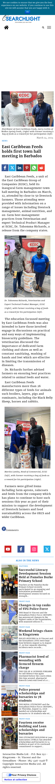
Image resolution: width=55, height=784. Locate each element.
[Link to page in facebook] (5, 167)
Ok (27, 12)
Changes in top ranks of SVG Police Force (35, 607)
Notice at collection (15, 779)
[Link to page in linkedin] (19, 167)
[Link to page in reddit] (41, 167)
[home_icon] (6, 27)
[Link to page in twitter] (12, 167)
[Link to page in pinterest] (26, 167)
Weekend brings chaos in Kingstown (36, 632)
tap (49, 27)
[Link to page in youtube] (8, 549)
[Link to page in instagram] (34, 549)
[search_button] (43, 27)
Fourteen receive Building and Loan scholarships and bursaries (32, 728)
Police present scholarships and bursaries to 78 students (32, 695)
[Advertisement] (27, 60)
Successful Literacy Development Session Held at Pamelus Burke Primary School (36, 575)
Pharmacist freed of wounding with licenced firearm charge (34, 662)
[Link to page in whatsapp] (34, 167)
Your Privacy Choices (23, 775)
